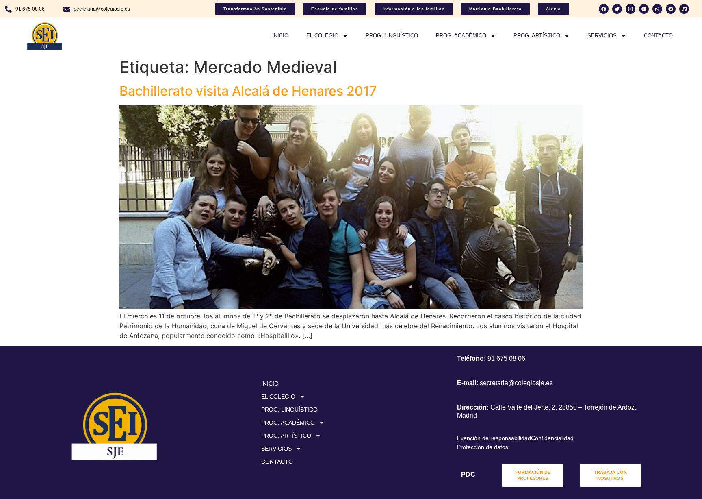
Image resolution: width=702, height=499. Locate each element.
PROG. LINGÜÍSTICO (392, 36)
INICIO (280, 36)
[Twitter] (617, 9)
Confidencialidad (552, 438)
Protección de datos (482, 447)
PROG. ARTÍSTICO (537, 36)
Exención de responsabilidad (494, 438)
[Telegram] (671, 9)
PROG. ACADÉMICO (461, 36)
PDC (468, 474)
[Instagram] (630, 9)
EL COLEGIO (322, 36)
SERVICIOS (602, 36)
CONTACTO (658, 36)
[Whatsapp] (657, 9)
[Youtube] (644, 9)
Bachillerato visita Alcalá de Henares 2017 (248, 91)
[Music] (684, 9)
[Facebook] (604, 9)
